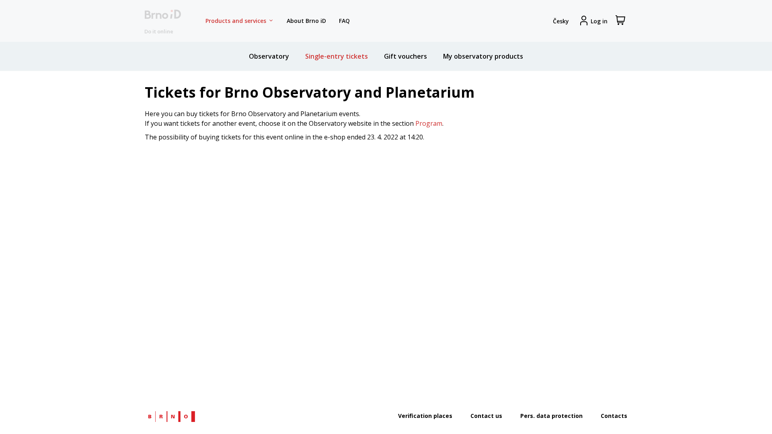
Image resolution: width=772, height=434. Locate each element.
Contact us (486, 416)
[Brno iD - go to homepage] (163, 21)
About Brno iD (306, 21)
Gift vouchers (405, 56)
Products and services (235, 21)
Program (428, 123)
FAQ (344, 21)
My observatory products (483, 56)
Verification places (425, 416)
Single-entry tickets (336, 56)
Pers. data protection (551, 416)
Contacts (614, 416)
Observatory (269, 56)
